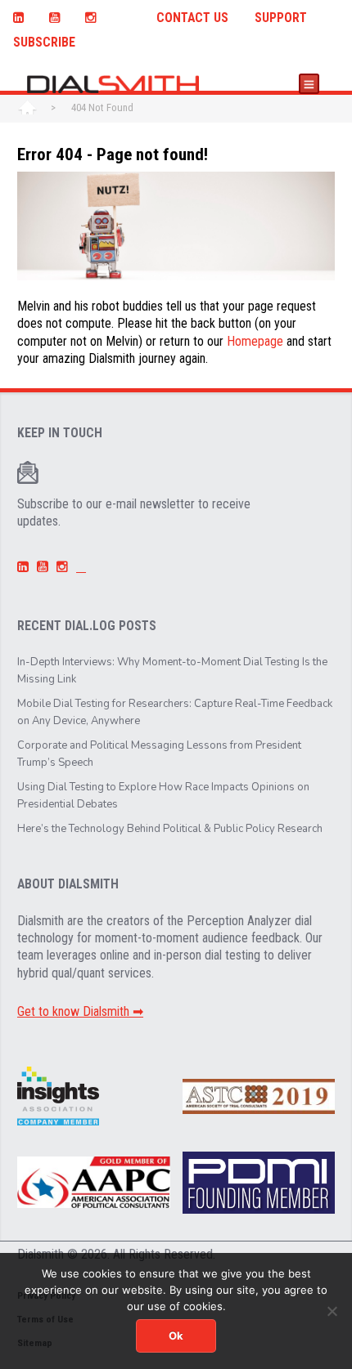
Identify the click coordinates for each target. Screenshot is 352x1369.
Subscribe (44, 42)
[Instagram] (90, 15)
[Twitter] (126, 15)
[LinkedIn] (18, 15)
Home (27, 109)
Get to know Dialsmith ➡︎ (80, 1011)
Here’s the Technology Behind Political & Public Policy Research (170, 828)
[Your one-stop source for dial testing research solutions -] (108, 84)
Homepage (255, 341)
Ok (176, 1335)
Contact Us (192, 18)
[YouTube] (54, 15)
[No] (331, 1311)
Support (281, 18)
